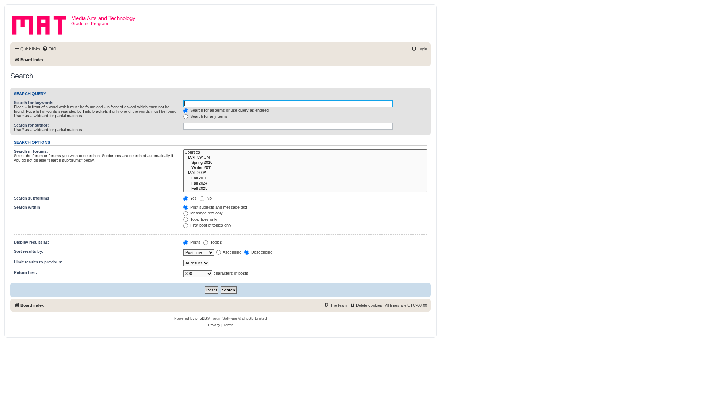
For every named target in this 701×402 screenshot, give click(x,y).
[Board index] (41, 23)
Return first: (25, 272)
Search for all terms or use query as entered (229, 110)
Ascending (231, 252)
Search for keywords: (34, 102)
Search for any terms (208, 116)
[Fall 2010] (305, 178)
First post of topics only (210, 225)
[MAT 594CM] (305, 157)
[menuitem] (49, 49)
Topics (215, 242)
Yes (193, 198)
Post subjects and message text (218, 207)
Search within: (28, 207)
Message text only (206, 213)
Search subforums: (32, 198)
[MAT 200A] (305, 172)
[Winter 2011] (305, 167)
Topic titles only (203, 219)
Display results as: (31, 242)
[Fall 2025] (305, 188)
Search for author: (31, 125)
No (209, 198)
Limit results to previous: (38, 262)
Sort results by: (28, 251)
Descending (261, 252)
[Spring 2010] (305, 162)
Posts (194, 242)
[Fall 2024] (305, 183)
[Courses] (305, 152)
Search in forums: (31, 151)
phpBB (201, 318)
